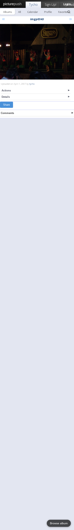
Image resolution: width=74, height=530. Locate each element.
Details (6, 96)
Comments (7, 113)
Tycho (33, 4)
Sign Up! (50, 4)
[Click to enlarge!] (37, 52)
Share (6, 104)
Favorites (63, 12)
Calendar (32, 12)
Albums (7, 12)
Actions (6, 90)
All (19, 12)
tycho (32, 83)
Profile (48, 12)
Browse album (59, 523)
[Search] (69, 12)
